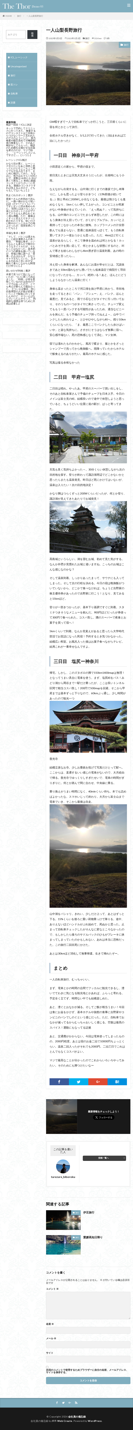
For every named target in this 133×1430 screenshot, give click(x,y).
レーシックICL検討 (16, 159)
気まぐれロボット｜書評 (19, 195)
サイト (49, 1353)
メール (51, 1338)
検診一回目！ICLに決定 (19, 124)
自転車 (14, 93)
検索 (32, 34)
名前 (50, 1324)
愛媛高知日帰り (93, 1237)
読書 (13, 102)
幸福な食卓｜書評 (15, 232)
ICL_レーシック (19, 57)
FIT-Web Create (62, 1420)
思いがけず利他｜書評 (18, 270)
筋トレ (14, 84)
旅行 (19, 16)
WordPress (95, 1420)
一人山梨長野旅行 (34, 16)
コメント (52, 1289)
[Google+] (98, 1081)
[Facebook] (59, 1081)
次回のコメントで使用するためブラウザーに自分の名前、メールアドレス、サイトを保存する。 (87, 1371)
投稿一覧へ (103, 1158)
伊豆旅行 (88, 1212)
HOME (9, 16)
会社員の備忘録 (77, 1416)
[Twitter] (78, 1081)
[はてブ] (117, 1081)
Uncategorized (18, 66)
